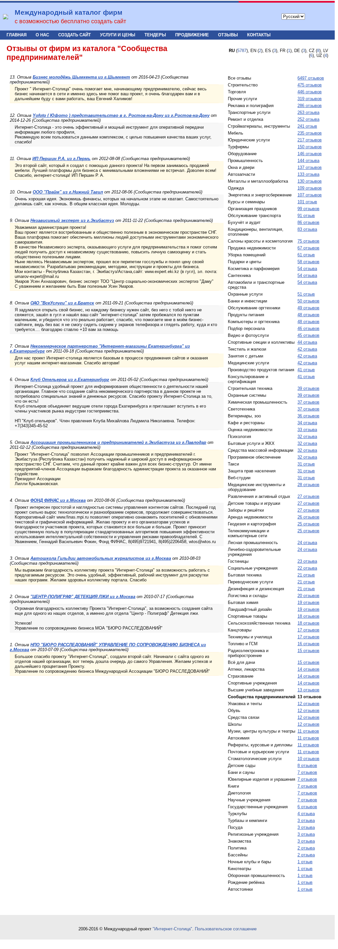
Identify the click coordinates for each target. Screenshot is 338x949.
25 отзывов (308, 523)
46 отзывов (308, 328)
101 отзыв (307, 201)
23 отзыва (307, 561)
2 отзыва (306, 848)
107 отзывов (309, 194)
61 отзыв (306, 254)
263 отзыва (308, 112)
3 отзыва (306, 820)
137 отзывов (309, 167)
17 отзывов (308, 630)
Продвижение (192, 34)
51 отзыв (306, 294)
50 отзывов (308, 301)
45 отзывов (308, 335)
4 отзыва (306, 813)
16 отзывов (308, 643)
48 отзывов (308, 314)
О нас (42, 34)
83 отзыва (307, 229)
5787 (241, 50)
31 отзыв (306, 464)
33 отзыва (307, 429)
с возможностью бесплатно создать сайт (70, 21)
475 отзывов (309, 84)
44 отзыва (307, 342)
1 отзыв (305, 861)
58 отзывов (308, 261)
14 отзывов (308, 669)
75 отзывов (308, 241)
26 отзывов (308, 517)
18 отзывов (308, 616)
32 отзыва (307, 436)
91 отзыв (306, 215)
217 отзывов (309, 139)
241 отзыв (307, 126)
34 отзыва (307, 422)
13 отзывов (308, 689)
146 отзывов (309, 153)
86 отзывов (308, 222)
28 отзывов (308, 484)
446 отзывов (309, 91)
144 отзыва (308, 160)
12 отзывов (308, 703)
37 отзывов (308, 402)
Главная (16, 34)
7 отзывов (307, 772)
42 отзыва (307, 349)
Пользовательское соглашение (226, 928)
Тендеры (155, 34)
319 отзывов (309, 98)
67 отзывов (308, 248)
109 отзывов (309, 188)
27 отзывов (308, 496)
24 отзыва (307, 542)
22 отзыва (307, 568)
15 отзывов (308, 650)
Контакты (259, 34)
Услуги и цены (117, 34)
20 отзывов (308, 595)
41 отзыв (306, 369)
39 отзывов (308, 388)
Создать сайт (74, 34)
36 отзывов (308, 415)
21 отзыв (306, 575)
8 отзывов (307, 765)
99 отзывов (308, 208)
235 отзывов (309, 133)
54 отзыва (307, 268)
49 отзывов (308, 307)
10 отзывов (308, 758)
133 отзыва (308, 174)
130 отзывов (309, 181)
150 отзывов (309, 146)
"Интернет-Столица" (172, 928)
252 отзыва (308, 119)
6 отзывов (307, 806)
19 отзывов (308, 602)
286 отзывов (309, 105)
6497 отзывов (310, 78)
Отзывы (228, 34)
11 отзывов (308, 731)
